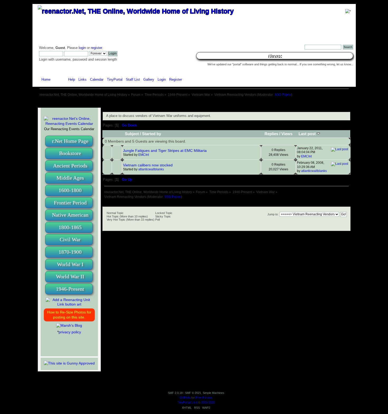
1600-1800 (70, 190)
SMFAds (185, 397)
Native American (70, 215)
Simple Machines (213, 392)
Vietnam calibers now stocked (148, 165)
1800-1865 (70, 227)
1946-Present (70, 289)
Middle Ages (70, 178)
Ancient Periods (70, 166)
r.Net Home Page (70, 141)
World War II (70, 276)
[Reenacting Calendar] (69, 123)
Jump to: (272, 214)
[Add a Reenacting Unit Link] (69, 304)
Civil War (70, 239)
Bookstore (70, 153)
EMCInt (143, 155)
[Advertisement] (194, 102)
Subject (132, 134)
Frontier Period (70, 203)
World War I (70, 264)
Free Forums (204, 397)
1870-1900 (70, 252)
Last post (308, 134)
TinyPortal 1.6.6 (187, 402)
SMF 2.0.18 (175, 392)
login (82, 48)
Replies (271, 134)
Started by (151, 134)
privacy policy (70, 332)
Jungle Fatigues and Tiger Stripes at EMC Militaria (165, 150)
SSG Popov (283, 95)
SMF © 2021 (193, 392)
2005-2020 (208, 402)
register (96, 48)
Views (286, 134)
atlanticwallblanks (151, 169)
